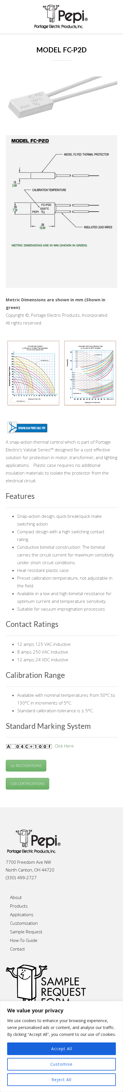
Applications (21, 914)
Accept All (61, 1048)
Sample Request (26, 931)
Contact (17, 949)
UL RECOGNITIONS (26, 765)
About (16, 897)
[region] (61, 1046)
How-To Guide (23, 940)
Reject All (61, 1079)
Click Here (64, 746)
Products (19, 906)
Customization (24, 923)
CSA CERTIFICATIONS (27, 783)
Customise (61, 1064)
